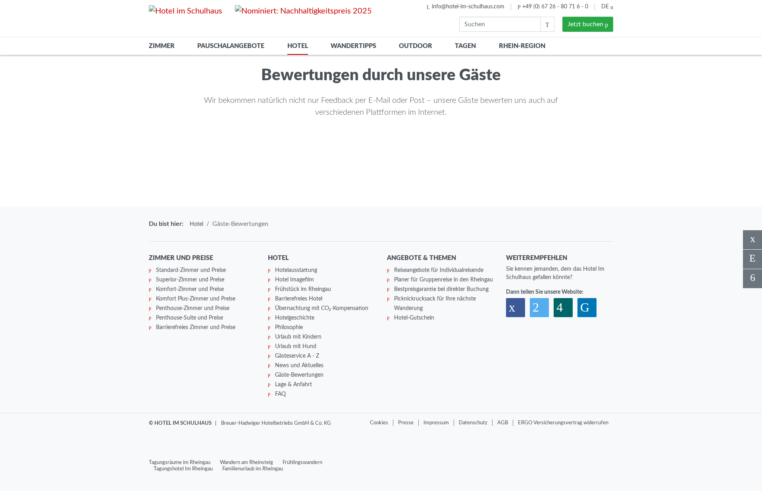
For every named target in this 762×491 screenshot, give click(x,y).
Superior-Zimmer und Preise (190, 280)
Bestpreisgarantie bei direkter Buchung (441, 289)
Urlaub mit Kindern (298, 337)
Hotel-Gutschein (414, 318)
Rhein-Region (522, 46)
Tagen (465, 46)
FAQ (280, 394)
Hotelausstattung (296, 270)
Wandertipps (353, 46)
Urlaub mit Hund (295, 346)
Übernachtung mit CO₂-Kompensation (321, 308)
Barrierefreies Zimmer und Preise (195, 327)
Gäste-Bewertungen (299, 375)
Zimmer (162, 46)
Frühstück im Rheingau (303, 289)
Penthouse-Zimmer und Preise (192, 308)
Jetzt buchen (586, 24)
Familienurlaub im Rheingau (252, 468)
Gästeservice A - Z (297, 356)
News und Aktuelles (299, 365)
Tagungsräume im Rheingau (179, 462)
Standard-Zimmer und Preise (191, 270)
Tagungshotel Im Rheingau (183, 468)
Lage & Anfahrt (293, 384)
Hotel (297, 46)
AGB (502, 422)
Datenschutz (473, 422)
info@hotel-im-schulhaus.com (468, 7)
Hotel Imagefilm (294, 280)
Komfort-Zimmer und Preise (190, 289)
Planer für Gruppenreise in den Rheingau (443, 280)
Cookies (379, 422)
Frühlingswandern (302, 462)
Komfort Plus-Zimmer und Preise (195, 299)
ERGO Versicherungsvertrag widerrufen (563, 422)
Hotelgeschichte (294, 318)
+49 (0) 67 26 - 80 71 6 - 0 (555, 7)
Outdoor (415, 46)
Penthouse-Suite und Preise (189, 318)
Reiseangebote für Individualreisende (438, 270)
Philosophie (289, 327)
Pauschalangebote (230, 46)
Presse (406, 422)
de (605, 7)
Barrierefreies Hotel (298, 299)
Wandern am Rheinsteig (246, 462)
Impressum (436, 422)
